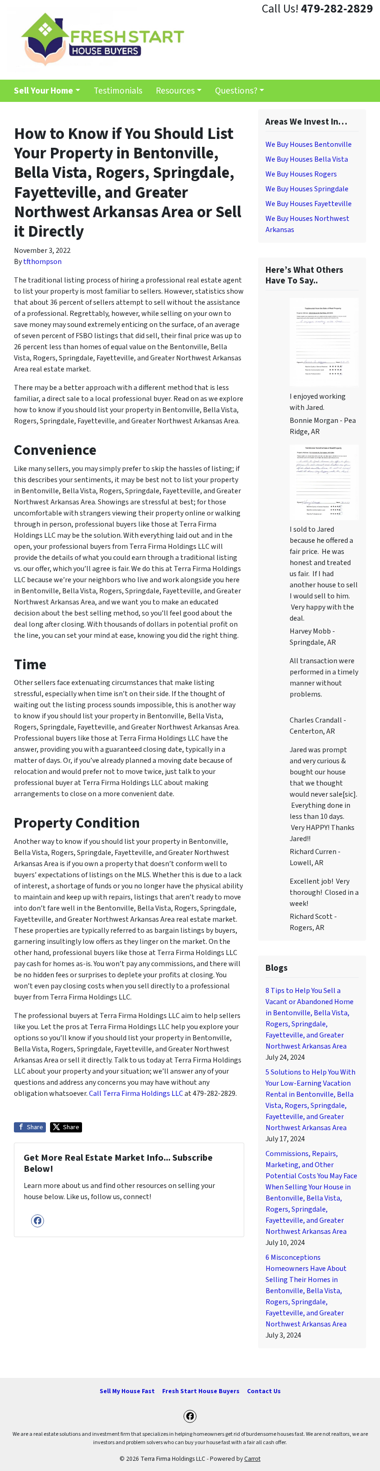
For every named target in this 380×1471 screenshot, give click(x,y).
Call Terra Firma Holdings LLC (136, 1093)
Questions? (236, 90)
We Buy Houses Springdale (307, 189)
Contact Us (264, 1391)
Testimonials (118, 90)
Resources (175, 90)
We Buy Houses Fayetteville (309, 204)
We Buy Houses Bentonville (309, 144)
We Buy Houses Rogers (301, 174)
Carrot (252, 1458)
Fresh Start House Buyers (201, 1391)
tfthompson (42, 262)
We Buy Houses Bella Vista (307, 159)
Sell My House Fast (127, 1391)
